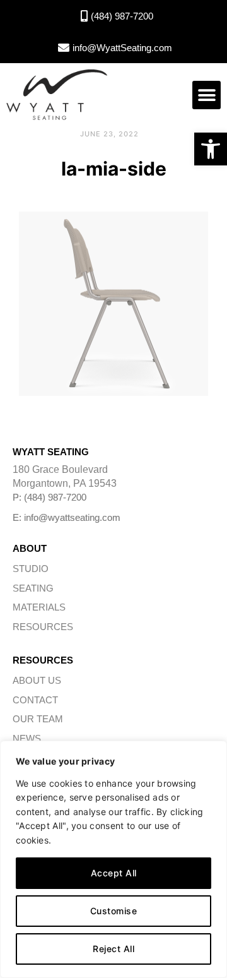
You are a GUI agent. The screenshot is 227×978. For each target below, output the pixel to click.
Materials (39, 607)
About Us (37, 680)
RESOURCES (43, 626)
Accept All (114, 873)
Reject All (113, 948)
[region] (113, 859)
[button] (210, 149)
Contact (35, 700)
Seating (33, 588)
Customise (113, 910)
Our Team (38, 718)
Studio (31, 568)
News (27, 738)
